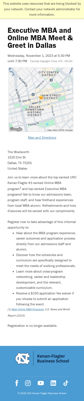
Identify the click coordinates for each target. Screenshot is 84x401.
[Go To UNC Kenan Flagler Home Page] (42, 359)
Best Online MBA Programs (28, 309)
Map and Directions (42, 138)
